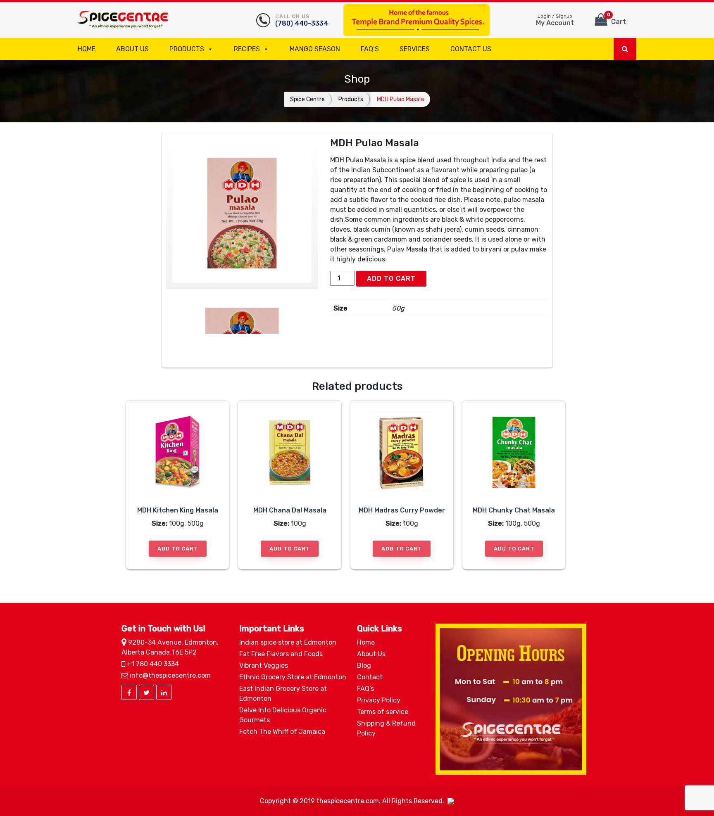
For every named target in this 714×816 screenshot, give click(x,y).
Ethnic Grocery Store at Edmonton (292, 677)
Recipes (247, 49)
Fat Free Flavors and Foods (281, 654)
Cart (616, 19)
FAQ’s (370, 49)
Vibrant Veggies (263, 665)
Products (186, 49)
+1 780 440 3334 (152, 664)
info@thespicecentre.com (169, 675)
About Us (132, 49)
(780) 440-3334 (301, 20)
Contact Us (470, 49)
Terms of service (382, 712)
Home (86, 49)
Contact (370, 677)
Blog (364, 665)
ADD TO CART (391, 278)
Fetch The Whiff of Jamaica (282, 731)
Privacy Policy (378, 700)
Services (415, 49)
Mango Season (315, 49)
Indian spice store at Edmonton (287, 642)
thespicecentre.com (348, 801)
